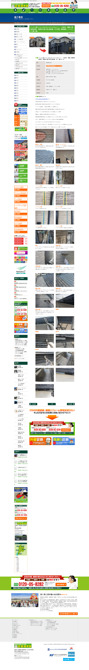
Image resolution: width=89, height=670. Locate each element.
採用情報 (15, 629)
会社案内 (57, 12)
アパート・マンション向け (19, 358)
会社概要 (15, 621)
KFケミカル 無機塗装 (19, 353)
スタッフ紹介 (15, 626)
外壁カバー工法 (19, 34)
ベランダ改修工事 (19, 39)
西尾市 (17, 77)
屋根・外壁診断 (16, 632)
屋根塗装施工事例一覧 (20, 371)
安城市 (17, 75)
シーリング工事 (58, 65)
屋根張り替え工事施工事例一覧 (21, 433)
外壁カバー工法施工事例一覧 (20, 375)
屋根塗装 (53, 65)
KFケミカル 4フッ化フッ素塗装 (21, 344)
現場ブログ (65, 12)
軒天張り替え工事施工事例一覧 (21, 442)
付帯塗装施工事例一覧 (20, 406)
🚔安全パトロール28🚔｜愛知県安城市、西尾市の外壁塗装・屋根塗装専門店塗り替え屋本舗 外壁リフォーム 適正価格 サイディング (21, 297)
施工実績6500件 (32, 12)
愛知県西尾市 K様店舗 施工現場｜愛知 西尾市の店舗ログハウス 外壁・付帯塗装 (21, 282)
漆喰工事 (17, 68)
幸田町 (17, 93)
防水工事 (17, 59)
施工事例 (15, 634)
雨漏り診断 (15, 630)
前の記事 (70, 404)
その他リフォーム (19, 54)
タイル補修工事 (19, 56)
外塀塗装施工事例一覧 (20, 428)
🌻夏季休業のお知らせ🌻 (18, 293)
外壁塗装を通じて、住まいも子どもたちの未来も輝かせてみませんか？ (21, 290)
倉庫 (17, 46)
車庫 (17, 44)
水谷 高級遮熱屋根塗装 (19, 350)
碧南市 (17, 88)
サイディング (18, 49)
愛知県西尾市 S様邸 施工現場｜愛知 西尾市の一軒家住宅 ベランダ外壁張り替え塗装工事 (21, 286)
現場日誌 (15, 637)
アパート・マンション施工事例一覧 (22, 389)
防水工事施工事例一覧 (20, 424)
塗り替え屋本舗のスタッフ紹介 (67, 613)
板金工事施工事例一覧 (20, 437)
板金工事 (17, 64)
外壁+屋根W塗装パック (19, 355)
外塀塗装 (17, 61)
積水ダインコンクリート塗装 (52, 628)
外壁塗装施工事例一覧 (20, 367)
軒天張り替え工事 (19, 66)
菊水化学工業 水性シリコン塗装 (21, 340)
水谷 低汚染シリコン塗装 (19, 348)
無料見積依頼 (45, 6)
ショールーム (73, 12)
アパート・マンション (20, 41)
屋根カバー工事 (19, 36)
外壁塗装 (48, 65)
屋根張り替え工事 (19, 63)
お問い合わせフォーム (20, 518)
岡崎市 (17, 85)
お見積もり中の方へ (17, 625)
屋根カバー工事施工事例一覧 (20, 380)
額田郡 (17, 95)
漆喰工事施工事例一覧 (20, 446)
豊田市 (17, 98)
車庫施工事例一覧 (20, 393)
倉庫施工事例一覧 (20, 397)
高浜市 (17, 90)
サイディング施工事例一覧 (20, 402)
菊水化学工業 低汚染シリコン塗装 (37, 622)
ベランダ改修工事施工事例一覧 (21, 384)
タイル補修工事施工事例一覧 (20, 415)
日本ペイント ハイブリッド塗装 (21, 343)
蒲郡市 (17, 100)
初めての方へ (23, 12)
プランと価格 (48, 12)
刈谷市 (17, 80)
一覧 (52, 404)
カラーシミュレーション (17, 633)
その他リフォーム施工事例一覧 (21, 411)
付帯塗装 (17, 51)
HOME (15, 12)
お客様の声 (40, 12)
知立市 (17, 82)
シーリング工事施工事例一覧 (20, 420)
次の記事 (34, 404)
